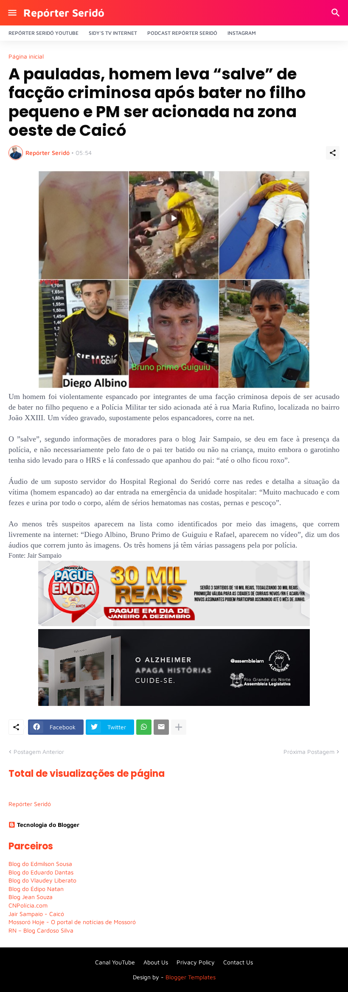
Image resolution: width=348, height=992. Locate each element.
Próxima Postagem (308, 751)
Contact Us (238, 962)
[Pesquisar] (337, 13)
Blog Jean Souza (30, 896)
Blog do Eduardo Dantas (40, 872)
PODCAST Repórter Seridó (182, 33)
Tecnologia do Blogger (48, 824)
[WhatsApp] (144, 727)
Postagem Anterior (39, 751)
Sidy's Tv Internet (113, 33)
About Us (155, 962)
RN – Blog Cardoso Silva (40, 930)
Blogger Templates (191, 977)
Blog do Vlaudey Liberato (42, 880)
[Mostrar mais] (178, 727)
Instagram (241, 33)
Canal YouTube (115, 962)
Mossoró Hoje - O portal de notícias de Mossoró (72, 921)
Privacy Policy (196, 962)
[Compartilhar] (333, 153)
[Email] (161, 727)
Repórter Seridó (63, 12)
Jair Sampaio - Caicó (36, 913)
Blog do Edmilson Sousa (40, 863)
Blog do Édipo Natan (36, 888)
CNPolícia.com (28, 905)
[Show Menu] (11, 13)
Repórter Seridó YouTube (43, 33)
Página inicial (26, 56)
